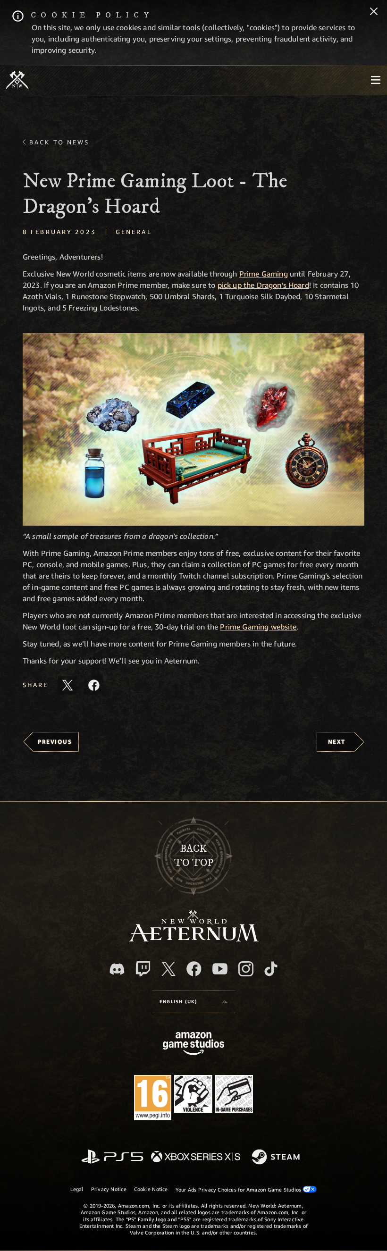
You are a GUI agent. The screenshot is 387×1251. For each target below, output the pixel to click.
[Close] (374, 12)
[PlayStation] (112, 1157)
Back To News (59, 142)
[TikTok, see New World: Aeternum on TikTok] (271, 968)
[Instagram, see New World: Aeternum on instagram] (245, 968)
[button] (193, 429)
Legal (77, 1189)
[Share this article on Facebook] (93, 685)
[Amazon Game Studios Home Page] (193, 1044)
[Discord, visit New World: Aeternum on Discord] (117, 969)
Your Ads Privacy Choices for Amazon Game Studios (239, 1189)
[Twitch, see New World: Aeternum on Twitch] (143, 968)
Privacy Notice (108, 1189)
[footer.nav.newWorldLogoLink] (194, 939)
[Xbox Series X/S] (195, 1157)
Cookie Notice (151, 1189)
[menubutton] (375, 80)
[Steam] (277, 1157)
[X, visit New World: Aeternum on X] (168, 969)
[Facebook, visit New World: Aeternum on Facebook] (194, 968)
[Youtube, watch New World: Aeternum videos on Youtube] (219, 968)
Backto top (193, 855)
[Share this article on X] (67, 685)
